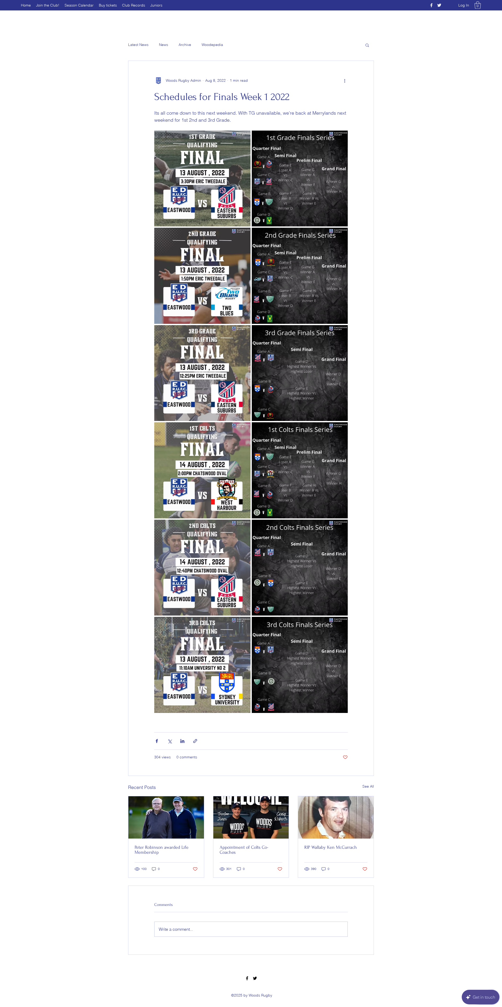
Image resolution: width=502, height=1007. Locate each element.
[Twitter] (439, 5)
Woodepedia (212, 44)
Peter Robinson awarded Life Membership (162, 850)
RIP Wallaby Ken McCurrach (330, 847)
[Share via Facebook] (156, 741)
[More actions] (344, 81)
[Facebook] (431, 5)
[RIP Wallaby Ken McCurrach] (336, 817)
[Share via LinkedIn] (182, 741)
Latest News (138, 44)
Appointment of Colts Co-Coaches (244, 850)
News (163, 44)
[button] (478, 5)
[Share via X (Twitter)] (169, 741)
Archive (185, 44)
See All (368, 786)
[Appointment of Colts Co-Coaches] (251, 817)
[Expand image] (202, 179)
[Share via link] (195, 741)
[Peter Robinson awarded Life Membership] (166, 817)
